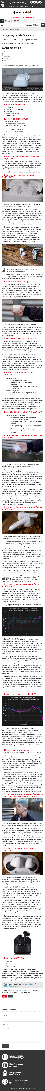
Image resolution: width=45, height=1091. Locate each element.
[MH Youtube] (34, 3)
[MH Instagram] (37, 3)
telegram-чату (22, 990)
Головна (4, 29)
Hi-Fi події (6, 60)
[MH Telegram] (40, 3)
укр (2, 6)
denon (11, 996)
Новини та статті (14, 29)
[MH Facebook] (31, 3)
